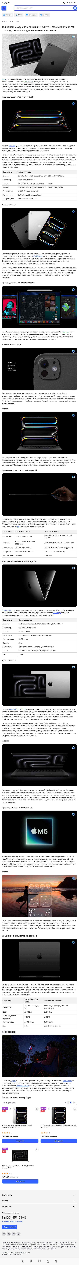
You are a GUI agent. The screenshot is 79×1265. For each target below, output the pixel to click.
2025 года (57, 613)
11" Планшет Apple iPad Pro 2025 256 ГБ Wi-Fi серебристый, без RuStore (17, 1126)
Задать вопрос (9, 1227)
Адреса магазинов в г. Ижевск (12, 1221)
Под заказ (20, 1181)
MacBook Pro (28, 82)
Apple (4, 79)
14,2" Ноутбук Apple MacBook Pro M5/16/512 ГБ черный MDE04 (18, 1167)
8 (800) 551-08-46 (71, 3)
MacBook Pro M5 (22, 1086)
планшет (66, 332)
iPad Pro (12, 146)
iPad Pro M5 (37, 256)
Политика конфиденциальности (12, 1254)
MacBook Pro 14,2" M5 (17, 709)
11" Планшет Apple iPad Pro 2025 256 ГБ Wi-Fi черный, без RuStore (58, 1126)
